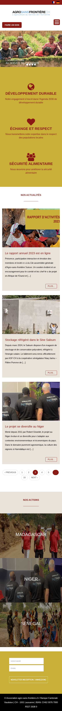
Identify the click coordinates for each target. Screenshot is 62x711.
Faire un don (12, 25)
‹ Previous (10, 472)
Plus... (51, 286)
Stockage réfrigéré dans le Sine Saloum (30, 339)
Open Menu (57, 22)
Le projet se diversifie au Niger (24, 426)
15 (24, 477)
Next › (34, 477)
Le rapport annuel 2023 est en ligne (27, 253)
